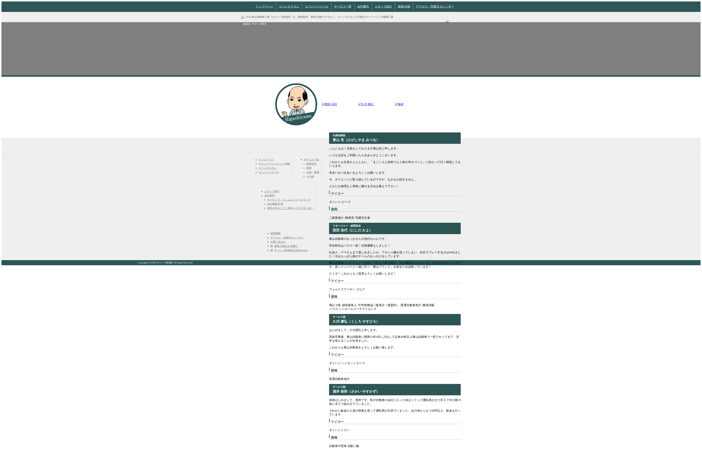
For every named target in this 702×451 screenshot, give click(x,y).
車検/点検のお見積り (286, 246)
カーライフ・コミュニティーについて (289, 199)
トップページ (264, 6)
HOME (246, 23)
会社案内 (363, 6)
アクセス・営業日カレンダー (435, 6)
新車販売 (311, 163)
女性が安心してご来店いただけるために (290, 208)
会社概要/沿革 (275, 204)
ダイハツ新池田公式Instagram (290, 250)
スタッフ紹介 (383, 6)
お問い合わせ (278, 242)
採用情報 (275, 233)
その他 (310, 176)
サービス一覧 (343, 6)
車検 (309, 168)
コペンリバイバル (316, 6)
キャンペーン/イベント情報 (274, 163)
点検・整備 (312, 172)
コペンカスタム (289, 6)
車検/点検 (404, 6)
